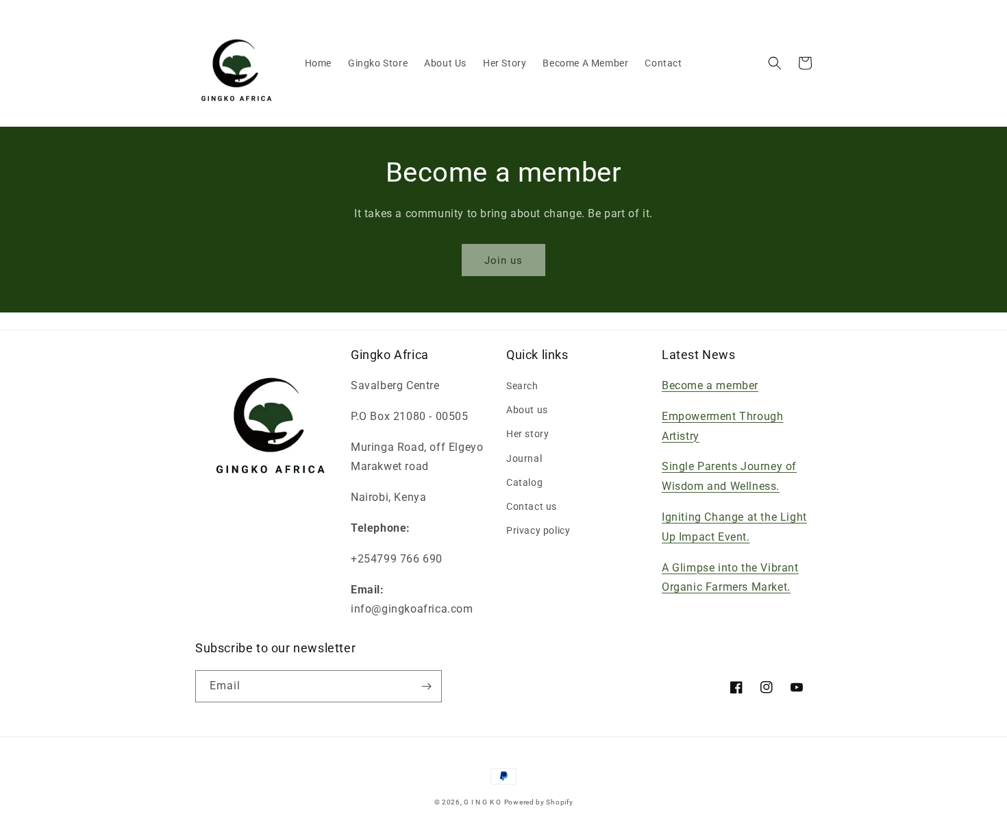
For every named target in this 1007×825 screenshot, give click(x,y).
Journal (524, 458)
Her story (527, 433)
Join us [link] (503, 260)
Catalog (524, 482)
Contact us (531, 506)
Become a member (710, 385)
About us (527, 409)
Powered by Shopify (538, 802)
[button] (775, 63)
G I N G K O (482, 802)
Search (522, 385)
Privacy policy (538, 530)
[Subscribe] (426, 686)
